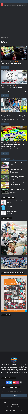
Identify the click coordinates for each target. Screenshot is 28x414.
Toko (19, 406)
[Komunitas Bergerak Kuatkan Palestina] (5, 191)
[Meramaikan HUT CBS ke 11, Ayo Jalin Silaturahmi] (5, 171)
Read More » (5, 67)
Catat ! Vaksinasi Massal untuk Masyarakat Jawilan (15, 4)
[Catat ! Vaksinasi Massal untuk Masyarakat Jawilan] (5, 185)
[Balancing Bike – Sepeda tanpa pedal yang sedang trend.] (5, 178)
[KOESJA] (10, 1)
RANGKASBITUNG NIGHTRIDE (11, 64)
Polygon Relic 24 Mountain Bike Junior (13, 116)
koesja (3, 61)
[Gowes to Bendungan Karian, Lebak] (5, 165)
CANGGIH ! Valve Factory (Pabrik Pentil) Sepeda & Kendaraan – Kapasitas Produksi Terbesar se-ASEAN (13, 90)
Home (3, 37)
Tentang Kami (14, 406)
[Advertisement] (14, 21)
